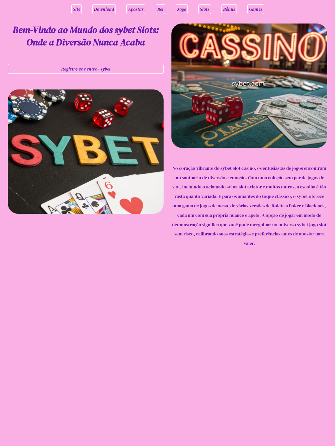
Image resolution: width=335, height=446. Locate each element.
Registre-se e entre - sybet (86, 69)
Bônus (229, 9)
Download (104, 9)
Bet (160, 9)
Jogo (181, 9)
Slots (204, 9)
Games (255, 9)
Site (76, 9)
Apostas (136, 9)
